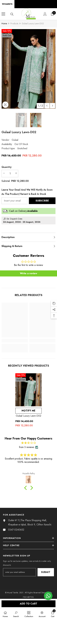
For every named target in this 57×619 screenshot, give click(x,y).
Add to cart (28, 603)
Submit (45, 572)
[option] (28, 69)
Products (14, 23)
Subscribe (42, 200)
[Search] (12, 14)
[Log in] (45, 14)
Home (4, 23)
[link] (15, 340)
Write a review (28, 273)
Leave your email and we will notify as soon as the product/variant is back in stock (27, 192)
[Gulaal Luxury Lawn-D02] (28, 389)
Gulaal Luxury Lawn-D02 (28, 416)
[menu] (3, 14)
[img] (28, 443)
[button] (47, 105)
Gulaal (15, 140)
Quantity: (7, 167)
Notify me (28, 410)
